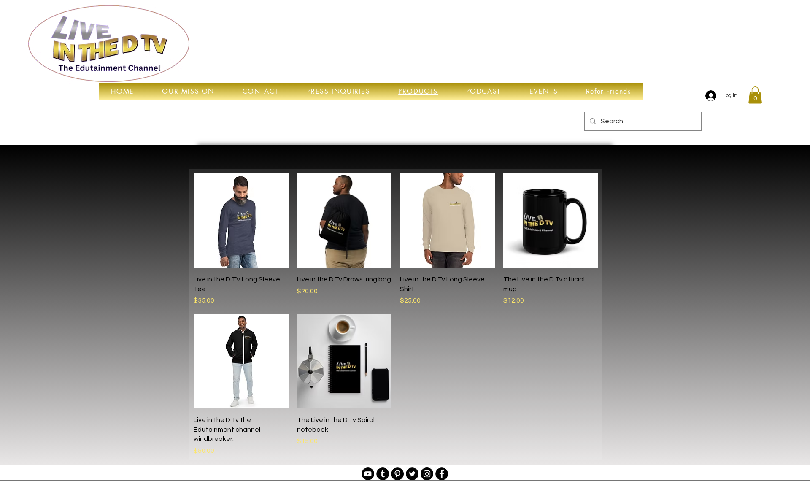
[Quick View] (241, 220)
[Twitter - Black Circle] (412, 473)
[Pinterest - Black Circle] (397, 473)
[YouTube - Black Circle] (368, 473)
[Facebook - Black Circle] (441, 473)
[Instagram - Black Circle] (427, 473)
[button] (755, 95)
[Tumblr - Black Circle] (382, 473)
